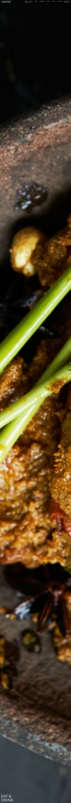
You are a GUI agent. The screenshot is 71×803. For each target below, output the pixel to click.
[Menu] (2, 2)
